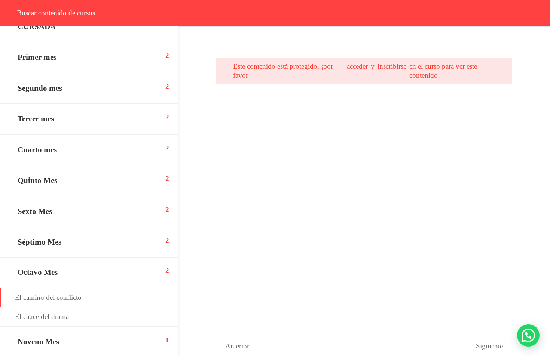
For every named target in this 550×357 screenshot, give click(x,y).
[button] (528, 335)
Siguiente (489, 346)
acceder (357, 66)
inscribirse (392, 66)
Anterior (237, 346)
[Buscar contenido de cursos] (13, 13)
